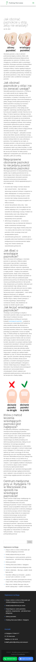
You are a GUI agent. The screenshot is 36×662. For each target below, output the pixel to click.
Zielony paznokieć (11, 562)
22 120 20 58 (14, 639)
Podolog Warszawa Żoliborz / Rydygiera (17, 564)
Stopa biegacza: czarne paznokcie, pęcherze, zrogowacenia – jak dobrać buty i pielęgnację (18, 611)
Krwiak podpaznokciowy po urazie (15, 554)
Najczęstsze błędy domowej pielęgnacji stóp (18, 567)
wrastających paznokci (15, 321)
